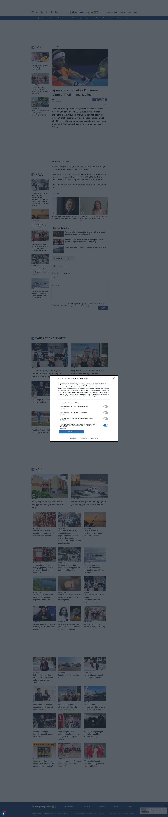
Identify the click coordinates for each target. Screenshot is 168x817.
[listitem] (84, 403)
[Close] (114, 379)
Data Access (84, 438)
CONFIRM (71, 432)
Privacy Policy (94, 438)
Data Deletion (74, 438)
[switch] (105, 406)
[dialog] (84, 408)
